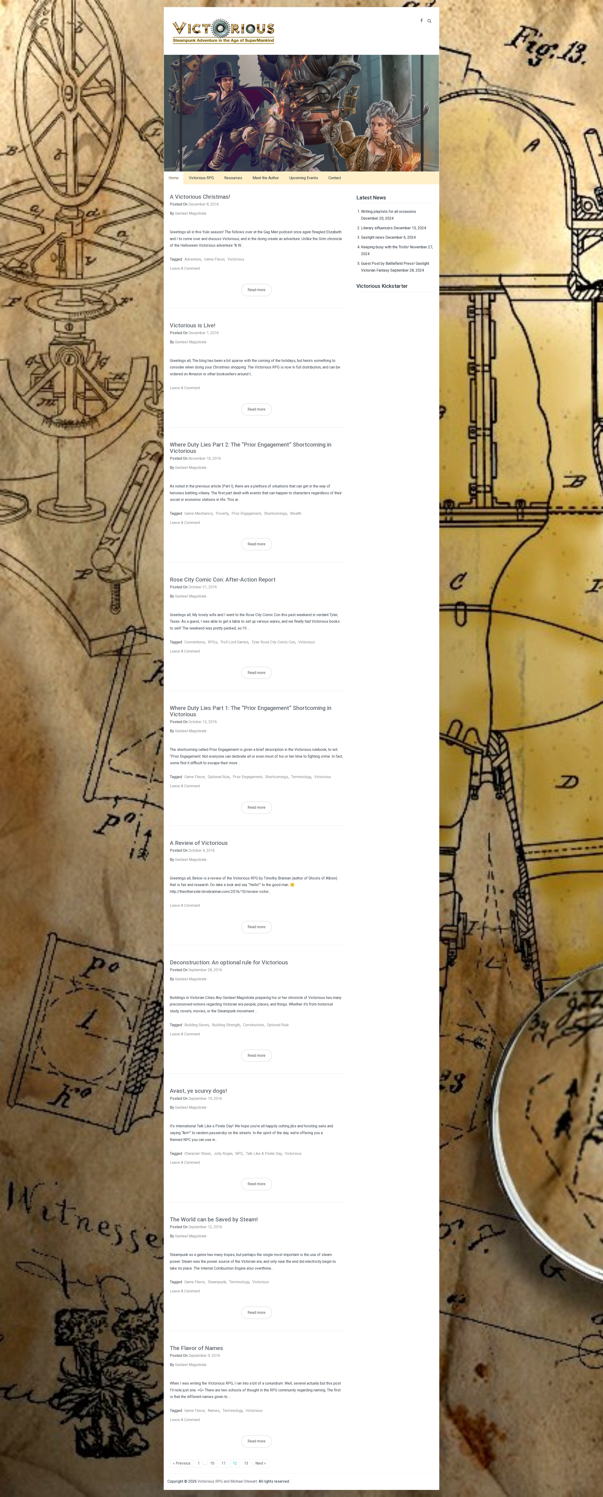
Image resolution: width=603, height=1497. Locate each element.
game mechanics (198, 513)
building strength (226, 1025)
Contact (334, 178)
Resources (233, 178)
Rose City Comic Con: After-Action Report (223, 579)
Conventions (194, 642)
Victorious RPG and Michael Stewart (227, 1481)
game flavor (214, 259)
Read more (256, 290)
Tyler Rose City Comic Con (273, 642)
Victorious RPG (201, 178)
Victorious (236, 259)
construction (253, 1025)
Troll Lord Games (234, 642)
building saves (196, 1025)
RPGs (212, 642)
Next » (260, 1463)
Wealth (295, 513)
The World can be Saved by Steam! (214, 1219)
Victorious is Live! (192, 325)
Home (174, 178)
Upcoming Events (303, 178)
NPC (239, 1153)
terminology (301, 777)
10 (212, 1463)
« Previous (182, 1463)
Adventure (192, 259)
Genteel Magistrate (191, 213)
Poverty (222, 513)
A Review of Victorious (199, 843)
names (214, 1410)
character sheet (197, 1153)
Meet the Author (266, 178)
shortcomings (275, 513)
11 (223, 1463)
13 (246, 1463)
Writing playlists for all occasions (388, 211)
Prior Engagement (246, 513)
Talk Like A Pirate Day (264, 1153)
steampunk (217, 1282)
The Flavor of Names (196, 1348)
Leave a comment (185, 268)
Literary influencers (377, 228)
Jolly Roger (223, 1153)
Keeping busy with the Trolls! (385, 247)
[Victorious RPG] (301, 113)
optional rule (219, 777)
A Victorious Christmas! (200, 197)
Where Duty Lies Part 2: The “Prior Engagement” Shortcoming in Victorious (250, 447)
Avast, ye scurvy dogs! (198, 1091)
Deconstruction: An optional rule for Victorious (229, 962)
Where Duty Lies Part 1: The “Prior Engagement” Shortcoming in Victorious (250, 711)
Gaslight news (372, 237)
